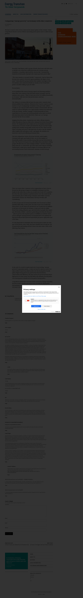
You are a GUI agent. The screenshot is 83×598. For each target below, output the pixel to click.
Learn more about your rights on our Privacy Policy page (35, 296)
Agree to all (36, 306)
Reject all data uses (41, 309)
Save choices (47, 306)
